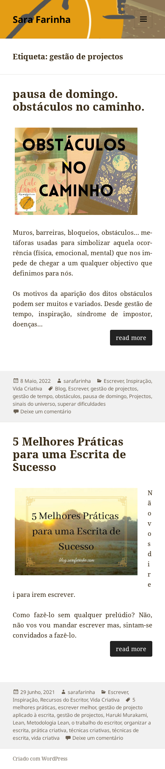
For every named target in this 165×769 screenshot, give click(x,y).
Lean (18, 722)
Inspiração (138, 380)
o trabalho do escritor (96, 722)
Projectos (140, 396)
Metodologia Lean (48, 722)
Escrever (114, 380)
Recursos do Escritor (64, 699)
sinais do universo (34, 403)
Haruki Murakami (126, 715)
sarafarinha (77, 380)
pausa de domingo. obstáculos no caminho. (79, 100)
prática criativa (48, 730)
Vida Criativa (27, 388)
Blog (60, 388)
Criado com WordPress (40, 758)
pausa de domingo (104, 396)
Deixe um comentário (45, 411)
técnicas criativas (89, 730)
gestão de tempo (32, 396)
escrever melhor (77, 707)
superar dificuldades (82, 403)
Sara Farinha (42, 19)
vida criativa (45, 737)
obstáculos (67, 396)
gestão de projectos (114, 388)
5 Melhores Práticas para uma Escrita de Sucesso (69, 454)
